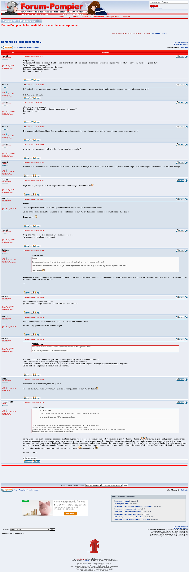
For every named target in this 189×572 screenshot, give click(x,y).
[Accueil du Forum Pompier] (9, 21)
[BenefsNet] (55, 516)
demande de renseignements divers (128, 511)
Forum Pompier (19, 47)
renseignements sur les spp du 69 (127, 514)
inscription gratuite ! (159, 33)
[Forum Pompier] (55, 14)
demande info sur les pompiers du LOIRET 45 (132, 519)
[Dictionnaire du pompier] (30, 21)
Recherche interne (156, 8)
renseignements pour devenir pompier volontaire (133, 506)
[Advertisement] (33, 33)
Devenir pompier (33, 47)
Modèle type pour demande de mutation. (130, 517)
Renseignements (121, 504)
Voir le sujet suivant (181, 42)
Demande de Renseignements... (21, 41)
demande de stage (122, 501)
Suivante (184, 47)
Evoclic (86, 560)
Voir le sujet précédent (180, 44)
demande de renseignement (125, 509)
